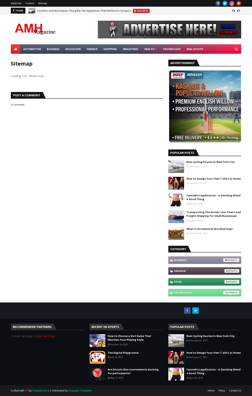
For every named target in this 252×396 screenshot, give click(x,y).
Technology (201, 292)
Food (201, 282)
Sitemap (42, 3)
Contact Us (235, 390)
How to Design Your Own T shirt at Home (213, 178)
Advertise (16, 3)
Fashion (201, 271)
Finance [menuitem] (92, 49)
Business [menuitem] (53, 49)
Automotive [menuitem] (32, 49)
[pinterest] (238, 3)
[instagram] (231, 3)
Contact (29, 3)
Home (211, 390)
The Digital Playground (123, 352)
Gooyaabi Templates (80, 390)
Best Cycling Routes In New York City (210, 162)
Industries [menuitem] (130, 49)
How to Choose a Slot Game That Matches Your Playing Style (129, 338)
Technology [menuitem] (172, 49)
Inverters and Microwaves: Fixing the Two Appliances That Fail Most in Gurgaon (84, 10)
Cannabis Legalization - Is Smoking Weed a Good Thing (213, 197)
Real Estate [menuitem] (195, 49)
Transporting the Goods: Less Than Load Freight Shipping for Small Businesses (213, 214)
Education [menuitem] (73, 49)
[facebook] (218, 3)
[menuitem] (15, 49)
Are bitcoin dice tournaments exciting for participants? (133, 371)
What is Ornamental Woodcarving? (209, 229)
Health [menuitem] (149, 49)
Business (201, 260)
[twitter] (224, 3)
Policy (222, 390)
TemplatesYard (40, 390)
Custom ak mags (44, 336)
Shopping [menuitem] (110, 49)
